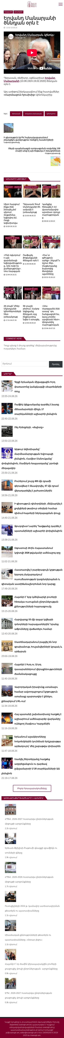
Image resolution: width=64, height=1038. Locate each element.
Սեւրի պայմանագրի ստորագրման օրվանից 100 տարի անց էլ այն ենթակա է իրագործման (34, 149)
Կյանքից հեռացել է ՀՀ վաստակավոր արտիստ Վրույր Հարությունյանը (51, 211)
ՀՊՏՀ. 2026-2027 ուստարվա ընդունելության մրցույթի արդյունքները (29, 821)
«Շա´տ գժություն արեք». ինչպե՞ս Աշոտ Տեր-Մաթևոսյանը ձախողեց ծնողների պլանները (51, 264)
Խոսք (17, 238)
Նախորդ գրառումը (12, 142)
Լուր (35, 187)
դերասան (16, 114)
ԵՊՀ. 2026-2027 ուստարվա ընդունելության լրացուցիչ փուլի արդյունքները (28, 995)
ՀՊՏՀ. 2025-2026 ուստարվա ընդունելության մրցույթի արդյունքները (29, 879)
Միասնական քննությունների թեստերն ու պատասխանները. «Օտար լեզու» (28, 937)
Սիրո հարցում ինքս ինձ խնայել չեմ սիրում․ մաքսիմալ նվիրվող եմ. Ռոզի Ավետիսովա (11, 213)
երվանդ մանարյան (33, 114)
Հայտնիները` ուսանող (52, 241)
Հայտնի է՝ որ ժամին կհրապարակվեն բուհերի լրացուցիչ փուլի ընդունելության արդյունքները (31, 966)
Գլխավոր (8, 12)
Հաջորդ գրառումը (52, 153)
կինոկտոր (51, 114)
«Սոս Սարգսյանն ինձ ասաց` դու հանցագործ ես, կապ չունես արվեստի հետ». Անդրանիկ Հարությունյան (51, 315)
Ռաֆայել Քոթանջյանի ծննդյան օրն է (31, 258)
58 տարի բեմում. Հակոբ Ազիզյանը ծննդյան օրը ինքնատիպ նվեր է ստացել (31, 313)
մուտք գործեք (26, 345)
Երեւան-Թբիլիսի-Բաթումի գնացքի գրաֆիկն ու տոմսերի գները (31, 850)
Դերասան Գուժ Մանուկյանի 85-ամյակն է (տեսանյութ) (32, 208)
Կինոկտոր (18, 12)
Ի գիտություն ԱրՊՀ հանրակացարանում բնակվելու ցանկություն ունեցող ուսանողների (28, 138)
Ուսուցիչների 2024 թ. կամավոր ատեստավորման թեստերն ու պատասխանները (32, 908)
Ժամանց (18, 187)
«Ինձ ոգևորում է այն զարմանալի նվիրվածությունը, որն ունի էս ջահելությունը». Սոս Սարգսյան (13, 263)
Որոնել (55, 364)
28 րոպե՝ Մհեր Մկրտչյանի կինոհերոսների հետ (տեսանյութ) (12, 311)
